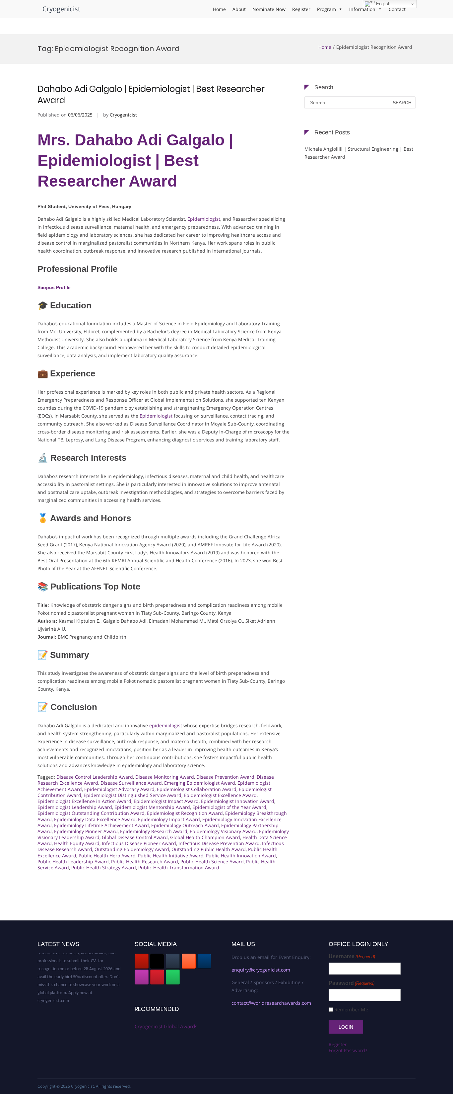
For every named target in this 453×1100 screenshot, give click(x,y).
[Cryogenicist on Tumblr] (173, 961)
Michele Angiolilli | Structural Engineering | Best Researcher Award (358, 153)
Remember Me (351, 1009)
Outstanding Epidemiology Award (132, 849)
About (239, 9)
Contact (397, 9)
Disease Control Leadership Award (94, 777)
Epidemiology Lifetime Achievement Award (101, 825)
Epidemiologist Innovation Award (237, 801)
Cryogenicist (61, 8)
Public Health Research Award (144, 861)
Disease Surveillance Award (131, 783)
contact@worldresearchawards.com (271, 1003)
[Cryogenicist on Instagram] (142, 977)
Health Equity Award (76, 843)
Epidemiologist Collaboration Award (196, 789)
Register (301, 9)
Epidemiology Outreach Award (185, 825)
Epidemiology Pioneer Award (86, 831)
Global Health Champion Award (205, 837)
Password (351, 983)
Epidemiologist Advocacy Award (119, 789)
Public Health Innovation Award (241, 855)
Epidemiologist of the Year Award (229, 807)
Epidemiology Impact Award (169, 819)
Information (362, 9)
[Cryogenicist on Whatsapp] (173, 977)
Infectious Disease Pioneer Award (139, 843)
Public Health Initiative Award (171, 855)
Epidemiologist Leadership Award (74, 807)
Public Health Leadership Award (73, 861)
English (382, 3)
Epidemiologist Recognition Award (185, 813)
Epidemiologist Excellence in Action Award (84, 801)
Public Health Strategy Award (103, 867)
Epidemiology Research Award (153, 831)
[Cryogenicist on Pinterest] (157, 977)
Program (326, 9)
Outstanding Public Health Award (208, 849)
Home (219, 9)
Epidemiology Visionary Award (223, 831)
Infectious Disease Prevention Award (219, 843)
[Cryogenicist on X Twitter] (157, 961)
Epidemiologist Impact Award (166, 801)
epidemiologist (165, 725)
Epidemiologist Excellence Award (220, 795)
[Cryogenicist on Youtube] (142, 961)
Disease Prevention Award (225, 777)
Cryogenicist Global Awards (166, 1026)
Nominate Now (269, 9)
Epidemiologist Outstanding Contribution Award (91, 813)
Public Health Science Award (212, 861)
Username (352, 956)
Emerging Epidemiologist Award (199, 783)
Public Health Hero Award (107, 855)
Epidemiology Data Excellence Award (95, 819)
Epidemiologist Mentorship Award (152, 807)
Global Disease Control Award (135, 837)
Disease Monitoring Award (164, 777)
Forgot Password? (348, 1050)
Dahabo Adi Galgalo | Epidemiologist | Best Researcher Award (151, 94)
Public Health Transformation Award (178, 867)
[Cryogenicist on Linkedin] (204, 961)
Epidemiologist (203, 219)
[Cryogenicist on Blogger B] (189, 961)
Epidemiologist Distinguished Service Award (132, 795)
